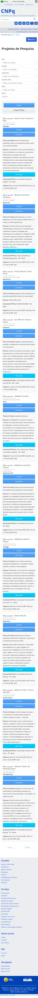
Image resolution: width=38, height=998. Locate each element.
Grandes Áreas (6, 80)
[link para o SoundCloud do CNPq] (20, 23)
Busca (4, 93)
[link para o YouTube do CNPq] (16, 23)
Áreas (3, 86)
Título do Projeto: (9, 140)
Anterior (10, 847)
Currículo (19, 134)
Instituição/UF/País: (10, 179)
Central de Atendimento (26, 29)
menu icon (36, 1)
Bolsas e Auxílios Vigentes (19, 35)
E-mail (19, 130)
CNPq (12, 35)
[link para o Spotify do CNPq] (32, 23)
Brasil (6, 1)
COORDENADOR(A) (9, 122)
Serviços (35, 29)
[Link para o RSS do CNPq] (36, 23)
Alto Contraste (19, 4)
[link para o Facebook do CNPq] (24, 23)
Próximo (27, 847)
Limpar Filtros (19, 110)
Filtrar (19, 105)
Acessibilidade (9, 4)
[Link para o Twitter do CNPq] (27, 23)
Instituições (5, 73)
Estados (4, 66)
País (3, 59)
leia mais (19, 174)
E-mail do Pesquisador (21, 32)
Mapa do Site (29, 4)
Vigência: (6, 186)
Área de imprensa (33, 32)
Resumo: (6, 149)
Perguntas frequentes (13, 29)
